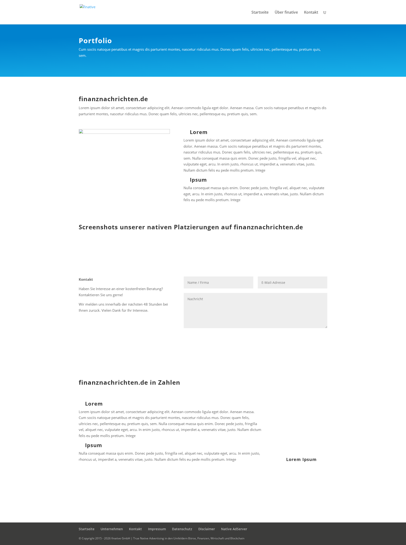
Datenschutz (182, 529)
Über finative (286, 13)
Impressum (157, 529)
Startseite (260, 13)
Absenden (311, 336)
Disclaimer (206, 529)
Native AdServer (234, 529)
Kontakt (311, 13)
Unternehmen (112, 529)
